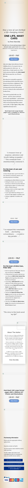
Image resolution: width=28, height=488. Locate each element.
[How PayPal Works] (13, 479)
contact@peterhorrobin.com (10, 454)
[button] (13, 460)
